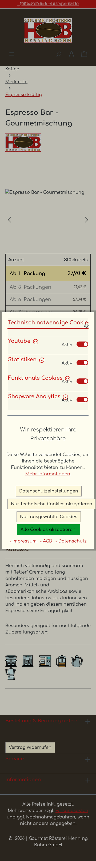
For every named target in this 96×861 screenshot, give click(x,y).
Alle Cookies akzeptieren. (49, 529)
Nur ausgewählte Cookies (48, 516)
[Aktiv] (82, 344)
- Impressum (24, 541)
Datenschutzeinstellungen (48, 491)
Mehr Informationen (47, 474)
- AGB (46, 541)
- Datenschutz (71, 541)
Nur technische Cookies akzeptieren (51, 504)
